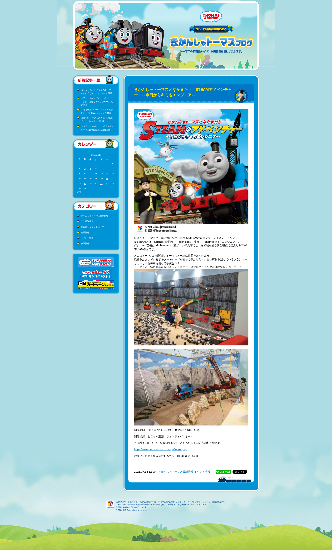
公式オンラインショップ (92, 227)
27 (101, 183)
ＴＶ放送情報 (87, 221)
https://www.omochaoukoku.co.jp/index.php (160, 449)
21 (107, 178)
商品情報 (85, 232)
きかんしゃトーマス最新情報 (94, 216)
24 (85, 183)
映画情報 (85, 243)
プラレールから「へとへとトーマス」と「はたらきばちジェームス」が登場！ (97, 101)
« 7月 (79, 192)
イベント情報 (87, 238)
